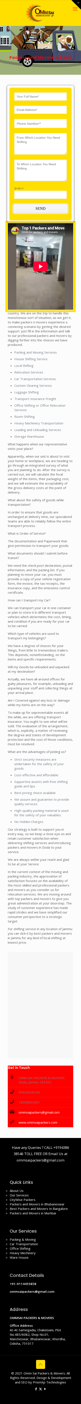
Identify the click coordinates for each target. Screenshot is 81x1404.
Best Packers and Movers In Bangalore (39, 1208)
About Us (17, 1190)
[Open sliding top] (76, 5)
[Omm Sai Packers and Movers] (40, 13)
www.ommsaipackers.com (38, 1122)
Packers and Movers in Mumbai (33, 1213)
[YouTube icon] (45, 1389)
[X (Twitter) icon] (40, 1389)
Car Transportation (24, 1244)
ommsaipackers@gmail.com (39, 1112)
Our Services (19, 1195)
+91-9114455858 (23, 1284)
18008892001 (29, 1102)
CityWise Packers (22, 1199)
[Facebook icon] (36, 1389)
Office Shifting (20, 1248)
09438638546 (29, 1092)
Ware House (19, 1257)
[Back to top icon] (40, 1364)
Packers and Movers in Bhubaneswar (37, 1204)
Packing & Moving (23, 1239)
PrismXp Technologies (49, 1382)
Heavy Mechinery (23, 1253)
